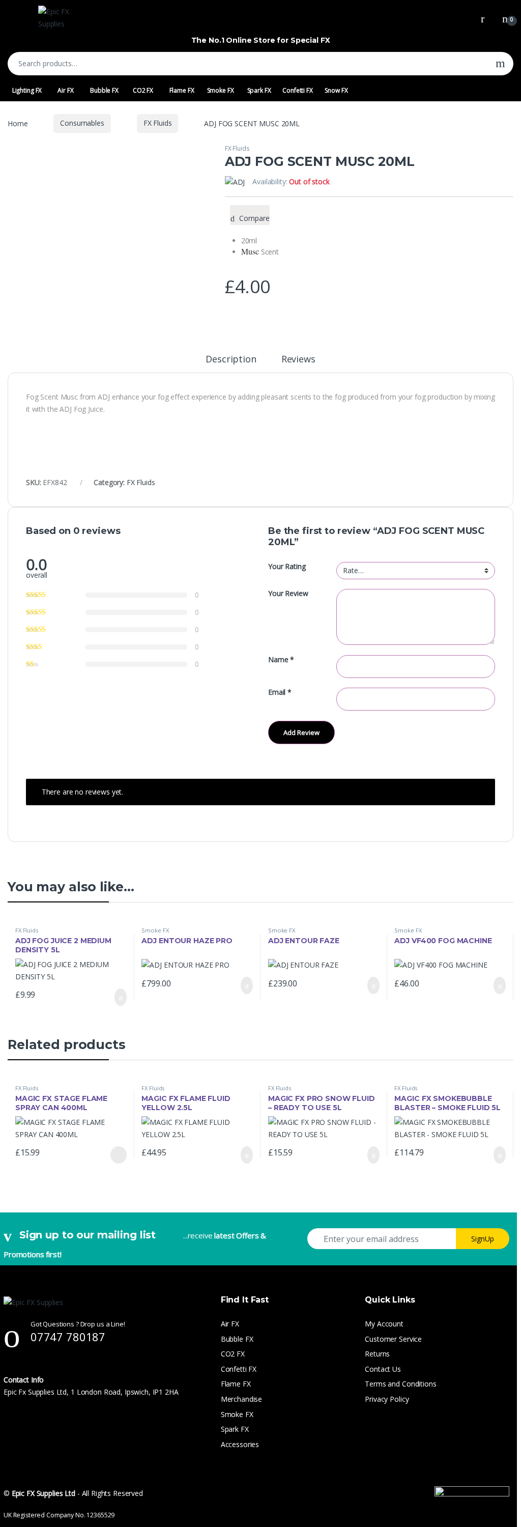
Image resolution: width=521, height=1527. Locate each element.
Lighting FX (27, 90)
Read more (117, 1155)
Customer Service (393, 1339)
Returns (377, 1354)
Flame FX (181, 90)
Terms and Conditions (400, 1384)
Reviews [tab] (298, 359)
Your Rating (286, 566)
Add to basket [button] (115, 997)
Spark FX (259, 90)
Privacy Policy (387, 1399)
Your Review (288, 593)
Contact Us (383, 1369)
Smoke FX (220, 90)
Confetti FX (297, 90)
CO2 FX (143, 90)
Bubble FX (104, 90)
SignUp (482, 1238)
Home (17, 123)
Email (280, 692)
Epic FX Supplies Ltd (43, 1493)
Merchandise (241, 1399)
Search (500, 63)
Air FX (65, 90)
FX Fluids (157, 123)
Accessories (240, 1444)
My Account (384, 1323)
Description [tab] (231, 359)
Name (281, 659)
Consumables (82, 123)
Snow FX (336, 90)
